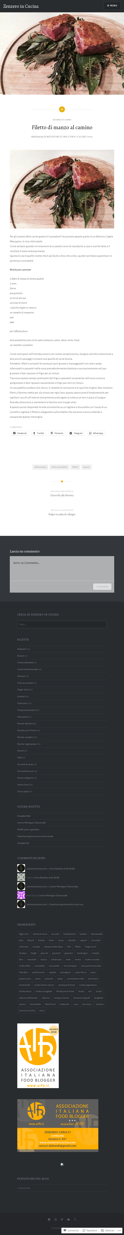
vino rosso (87, 1004)
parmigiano (65, 972)
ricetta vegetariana (88, 985)
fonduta (22, 953)
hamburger (82, 953)
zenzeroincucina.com (59, 137)
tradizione (64, 1004)
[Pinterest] (62, 1219)
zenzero (100, 1004)
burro (51, 940)
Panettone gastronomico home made (35, 836)
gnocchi (44, 953)
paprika (52, 972)
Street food (23, 784)
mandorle (31, 959)
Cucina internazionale (27, 669)
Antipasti (21, 649)
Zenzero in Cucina (21, 6)
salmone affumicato (28, 998)
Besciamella (97, 934)
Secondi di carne (62, 120)
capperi (83, 940)
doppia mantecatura (53, 946)
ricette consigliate (44, 991)
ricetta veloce (25, 991)
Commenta (102, 586)
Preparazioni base (26, 710)
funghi (34, 953)
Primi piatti (22, 717)
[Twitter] (75, 1219)
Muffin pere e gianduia (28, 829)
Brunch (20, 656)
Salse (19, 757)
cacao (61, 940)
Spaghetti (98, 998)
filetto (75, 467)
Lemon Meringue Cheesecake (31, 822)
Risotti (20, 751)
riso (90, 991)
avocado (55, 934)
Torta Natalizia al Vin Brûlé (62, 868)
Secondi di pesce (25, 771)
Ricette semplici (25, 737)
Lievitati (21, 696)
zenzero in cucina (27, 1010)
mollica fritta (24, 966)
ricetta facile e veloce (44, 985)
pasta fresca (80, 972)
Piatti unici (22, 703)
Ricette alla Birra (25, 723)
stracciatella (35, 1004)
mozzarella (54, 966)
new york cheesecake (91, 966)
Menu (113, 6)
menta (78, 959)
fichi (69, 946)
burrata (41, 940)
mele (68, 959)
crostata (36, 946)
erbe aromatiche (59, 467)
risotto (99, 991)
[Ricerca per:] (62, 624)
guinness (69, 953)
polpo (60, 978)
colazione (23, 946)
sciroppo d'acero (61, 998)
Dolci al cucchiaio (25, 683)
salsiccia (45, 998)
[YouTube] (68, 1219)
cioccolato (96, 940)
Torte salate (23, 791)
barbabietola (69, 934)
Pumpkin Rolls (24, 816)
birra (21, 940)
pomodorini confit (75, 978)
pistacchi (49, 978)
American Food (40, 934)
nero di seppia (70, 966)
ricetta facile (24, 985)
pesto (38, 978)
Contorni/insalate (25, 662)
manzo (86, 467)
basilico (83, 934)
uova (75, 1004)
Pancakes (23, 972)
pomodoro (93, 978)
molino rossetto (92, 959)
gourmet (56, 953)
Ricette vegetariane (26, 744)
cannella (72, 940)
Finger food (23, 689)
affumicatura (40, 467)
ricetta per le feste (66, 985)
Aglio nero (24, 934)
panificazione (38, 972)
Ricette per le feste (26, 730)
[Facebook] (49, 1219)
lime (21, 959)
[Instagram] (55, 1219)
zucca (42, 1010)
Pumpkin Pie (23, 843)
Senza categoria (25, 778)
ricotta (81, 991)
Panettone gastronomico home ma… (67, 904)
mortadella (40, 966)
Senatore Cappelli (81, 998)
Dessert (21, 676)
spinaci (22, 1004)
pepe (93, 972)
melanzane (56, 959)
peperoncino (25, 978)
